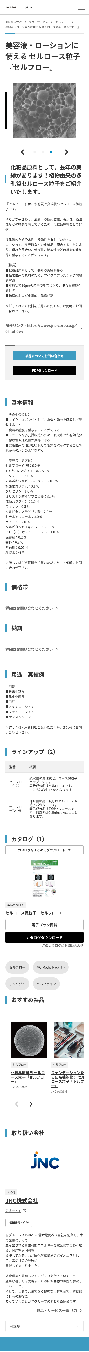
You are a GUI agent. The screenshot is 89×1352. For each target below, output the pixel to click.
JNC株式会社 (21, 1200)
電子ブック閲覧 (44, 924)
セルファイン (46, 983)
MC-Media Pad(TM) (51, 967)
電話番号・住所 (19, 1223)
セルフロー (17, 967)
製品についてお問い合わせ (44, 355)
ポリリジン (17, 983)
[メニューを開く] (81, 7)
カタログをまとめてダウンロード (42, 850)
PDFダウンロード (44, 370)
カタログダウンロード (44, 937)
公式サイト (13, 1210)
